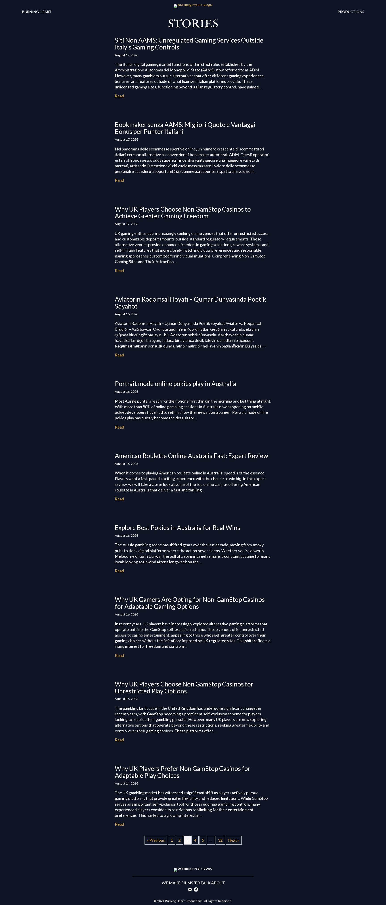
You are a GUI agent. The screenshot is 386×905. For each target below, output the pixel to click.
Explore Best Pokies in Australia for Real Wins (177, 527)
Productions (351, 11)
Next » (233, 840)
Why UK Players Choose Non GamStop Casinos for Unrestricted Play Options (184, 687)
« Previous (156, 840)
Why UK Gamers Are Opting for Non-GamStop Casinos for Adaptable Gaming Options (190, 603)
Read (119, 95)
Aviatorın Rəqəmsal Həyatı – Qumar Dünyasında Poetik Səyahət (190, 302)
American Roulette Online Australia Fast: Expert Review (191, 455)
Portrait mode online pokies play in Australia (175, 383)
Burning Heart (37, 11)
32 (220, 840)
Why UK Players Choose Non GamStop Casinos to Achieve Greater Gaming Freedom (183, 212)
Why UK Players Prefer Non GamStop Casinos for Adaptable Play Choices (182, 772)
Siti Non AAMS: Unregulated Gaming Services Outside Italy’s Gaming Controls (189, 43)
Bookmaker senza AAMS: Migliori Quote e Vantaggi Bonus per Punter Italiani (185, 128)
